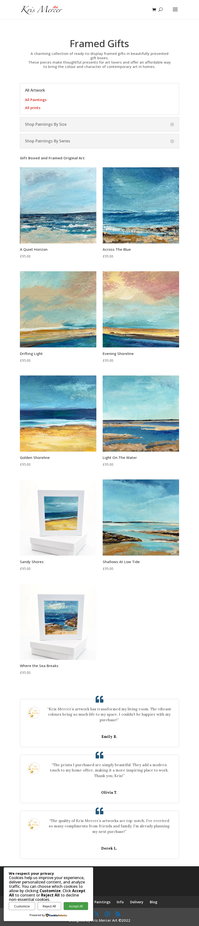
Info (120, 902)
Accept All (76, 906)
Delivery (136, 902)
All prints (33, 107)
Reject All (49, 906)
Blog (153, 902)
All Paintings (36, 99)
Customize (22, 906)
